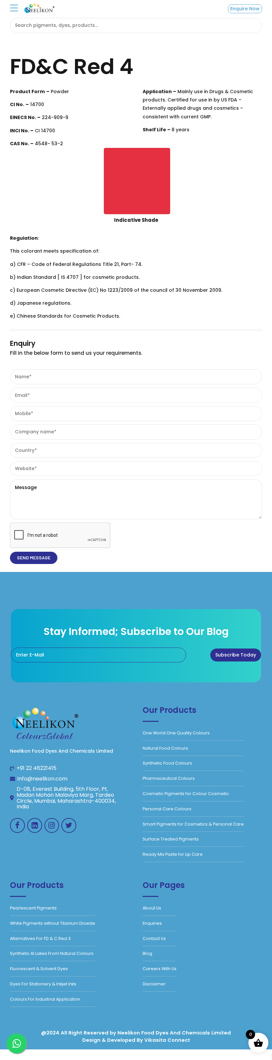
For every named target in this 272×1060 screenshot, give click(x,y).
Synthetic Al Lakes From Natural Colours (52, 953)
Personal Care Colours (167, 809)
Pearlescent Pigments (33, 908)
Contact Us (154, 938)
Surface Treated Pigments (171, 839)
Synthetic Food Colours (167, 763)
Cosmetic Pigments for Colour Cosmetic (186, 793)
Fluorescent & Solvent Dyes (39, 968)
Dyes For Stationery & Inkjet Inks (43, 984)
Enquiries (152, 923)
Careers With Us (159, 968)
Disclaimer (154, 984)
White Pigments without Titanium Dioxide (52, 923)
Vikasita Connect (167, 1039)
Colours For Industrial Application (45, 999)
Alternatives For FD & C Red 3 (40, 938)
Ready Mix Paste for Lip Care (173, 854)
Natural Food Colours (165, 748)
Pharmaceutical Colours (169, 778)
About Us (152, 908)
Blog (147, 953)
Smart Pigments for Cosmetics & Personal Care (193, 824)
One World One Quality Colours (176, 733)
